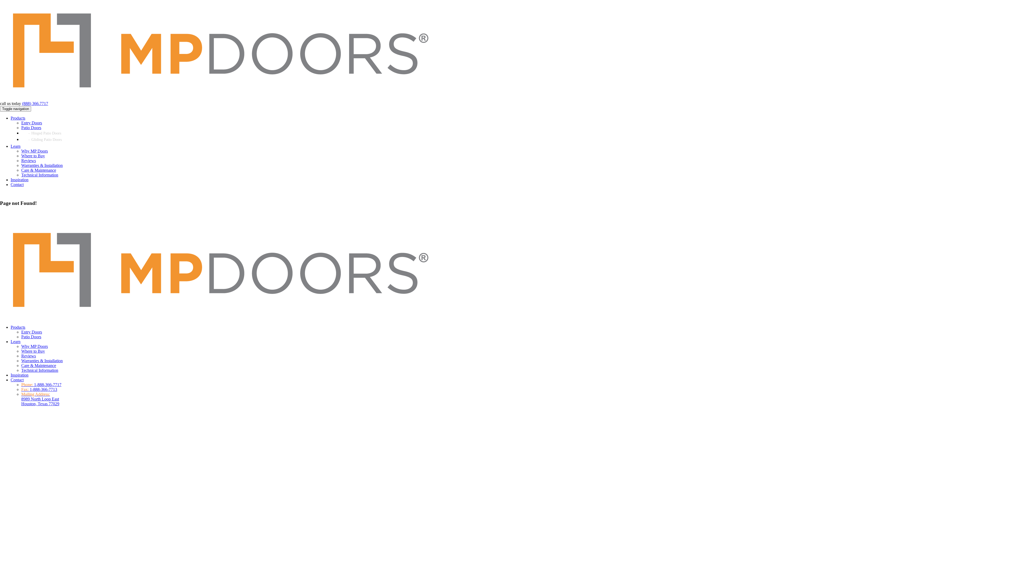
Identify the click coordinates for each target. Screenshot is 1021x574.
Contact (17, 184)
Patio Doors (31, 127)
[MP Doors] (219, 98)
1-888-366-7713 (43, 389)
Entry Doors (31, 123)
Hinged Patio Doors (46, 133)
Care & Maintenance (38, 170)
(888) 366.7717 (35, 103)
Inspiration (19, 180)
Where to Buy (33, 156)
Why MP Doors (34, 151)
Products (18, 118)
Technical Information (39, 175)
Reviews (28, 160)
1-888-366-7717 (47, 384)
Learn (15, 146)
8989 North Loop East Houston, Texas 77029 (40, 399)
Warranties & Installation (42, 165)
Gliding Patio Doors (46, 140)
